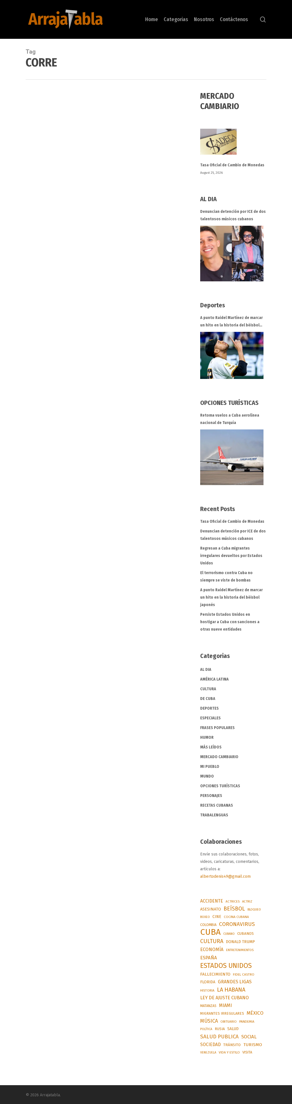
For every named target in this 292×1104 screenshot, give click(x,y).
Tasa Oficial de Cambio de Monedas (232, 165)
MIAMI (225, 1005)
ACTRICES (233, 901)
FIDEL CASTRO (243, 974)
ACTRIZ (247, 901)
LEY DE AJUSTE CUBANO (224, 997)
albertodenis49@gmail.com (225, 876)
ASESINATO (210, 909)
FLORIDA (207, 982)
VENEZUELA (208, 1052)
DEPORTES (209, 708)
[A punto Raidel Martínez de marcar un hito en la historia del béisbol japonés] (231, 355)
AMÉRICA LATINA (214, 679)
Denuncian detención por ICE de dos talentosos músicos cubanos (233, 215)
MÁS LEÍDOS (211, 747)
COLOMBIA (208, 925)
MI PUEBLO (209, 766)
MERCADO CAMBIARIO (219, 756)
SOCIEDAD (210, 1044)
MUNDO (207, 776)
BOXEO (205, 917)
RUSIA (220, 1029)
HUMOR (207, 737)
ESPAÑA (208, 957)
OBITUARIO (228, 1022)
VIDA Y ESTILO (229, 1052)
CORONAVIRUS (237, 924)
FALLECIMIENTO (215, 974)
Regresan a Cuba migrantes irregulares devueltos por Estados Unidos (231, 556)
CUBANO (229, 934)
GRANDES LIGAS (235, 981)
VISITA (247, 1052)
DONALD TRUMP (240, 941)
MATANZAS (208, 1006)
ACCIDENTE (211, 901)
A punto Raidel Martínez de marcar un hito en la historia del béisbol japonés (231, 322)
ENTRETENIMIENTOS (240, 950)
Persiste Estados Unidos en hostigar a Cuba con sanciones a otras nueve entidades (229, 622)
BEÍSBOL (234, 908)
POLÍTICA (206, 1029)
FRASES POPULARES (217, 727)
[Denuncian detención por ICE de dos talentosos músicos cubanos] (231, 253)
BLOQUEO (254, 909)
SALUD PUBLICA (219, 1036)
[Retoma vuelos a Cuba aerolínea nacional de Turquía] (231, 457)
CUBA (210, 932)
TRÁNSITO (232, 1044)
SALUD (233, 1028)
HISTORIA (207, 990)
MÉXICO (255, 1013)
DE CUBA (207, 698)
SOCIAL (249, 1037)
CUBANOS (245, 933)
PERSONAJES (211, 795)
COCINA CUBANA (236, 917)
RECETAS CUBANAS (216, 805)
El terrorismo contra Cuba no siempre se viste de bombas (226, 576)
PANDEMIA (246, 1022)
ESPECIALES (210, 718)
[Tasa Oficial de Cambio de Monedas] (233, 145)
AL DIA (205, 669)
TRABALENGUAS (214, 815)
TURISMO (252, 1044)
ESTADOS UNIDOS (226, 965)
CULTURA (208, 689)
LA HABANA (231, 989)
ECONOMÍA (212, 949)
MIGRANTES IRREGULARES (222, 1013)
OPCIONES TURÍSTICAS (220, 786)
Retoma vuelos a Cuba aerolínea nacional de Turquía (229, 419)
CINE (216, 916)
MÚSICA (209, 1021)
